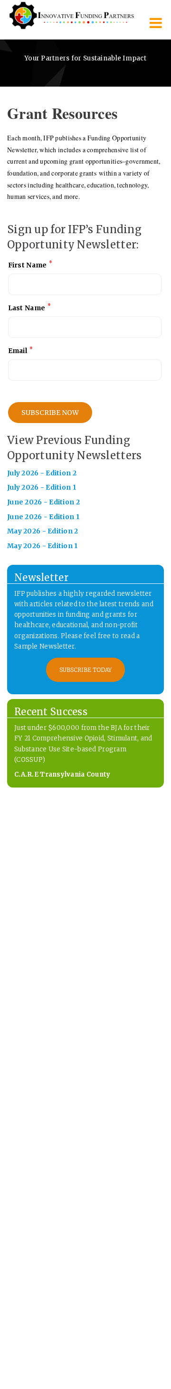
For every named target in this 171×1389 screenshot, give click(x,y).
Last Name (29, 307)
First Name (30, 264)
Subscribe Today (85, 669)
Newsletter (41, 577)
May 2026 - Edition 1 (42, 546)
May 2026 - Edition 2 (42, 531)
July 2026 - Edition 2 (41, 473)
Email (20, 350)
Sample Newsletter (44, 646)
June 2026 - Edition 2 (43, 502)
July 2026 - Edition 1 (41, 487)
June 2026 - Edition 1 (43, 516)
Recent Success (50, 712)
